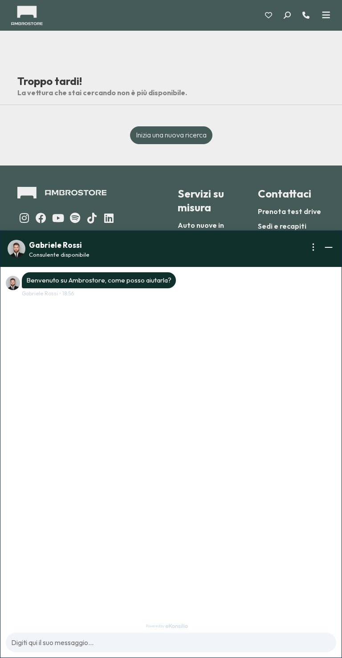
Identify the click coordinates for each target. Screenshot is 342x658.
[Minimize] (328, 247)
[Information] (313, 247)
